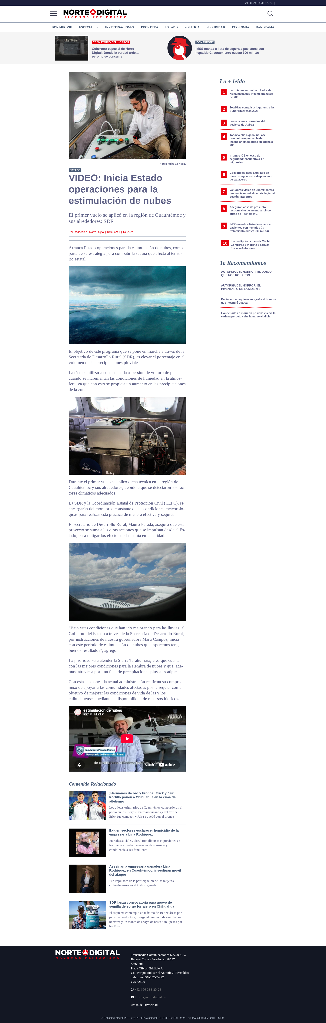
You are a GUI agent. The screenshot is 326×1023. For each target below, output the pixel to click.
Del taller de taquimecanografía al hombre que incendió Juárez (248, 301)
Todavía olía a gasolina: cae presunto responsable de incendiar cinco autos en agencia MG (251, 140)
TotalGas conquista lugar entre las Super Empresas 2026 (252, 109)
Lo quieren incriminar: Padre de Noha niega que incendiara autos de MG (251, 94)
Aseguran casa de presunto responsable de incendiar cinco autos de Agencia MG (250, 210)
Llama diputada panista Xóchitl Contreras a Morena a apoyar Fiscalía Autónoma (251, 245)
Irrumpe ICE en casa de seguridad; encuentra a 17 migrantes (247, 159)
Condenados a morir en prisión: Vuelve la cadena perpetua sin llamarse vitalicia (248, 314)
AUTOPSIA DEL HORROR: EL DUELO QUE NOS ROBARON (246, 273)
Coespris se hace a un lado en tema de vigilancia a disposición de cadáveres (250, 176)
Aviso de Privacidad (144, 1005)
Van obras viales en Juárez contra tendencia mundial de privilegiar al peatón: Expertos (252, 193)
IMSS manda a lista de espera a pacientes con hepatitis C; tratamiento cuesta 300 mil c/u (250, 228)
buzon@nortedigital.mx (151, 997)
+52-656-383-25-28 (147, 989)
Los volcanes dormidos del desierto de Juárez (247, 123)
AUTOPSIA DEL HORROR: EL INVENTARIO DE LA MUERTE (241, 287)
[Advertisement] (248, 355)
